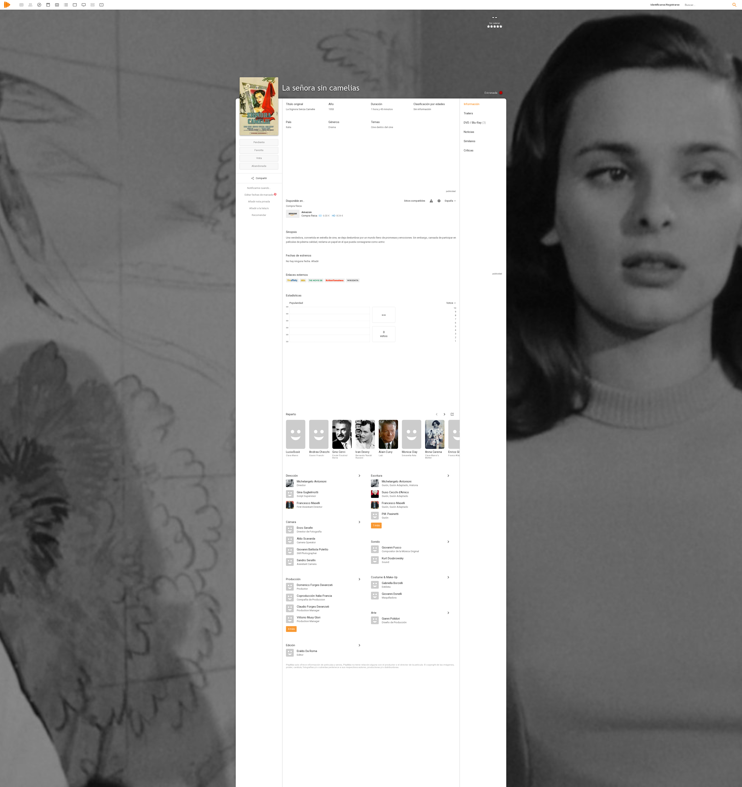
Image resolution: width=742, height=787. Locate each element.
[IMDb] (304, 282)
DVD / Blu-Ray (475, 122)
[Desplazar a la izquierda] (437, 414)
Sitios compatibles (414, 200)
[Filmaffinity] (293, 282)
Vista (259, 158)
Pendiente (259, 142)
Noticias (469, 132)
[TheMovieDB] (316, 282)
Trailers (468, 113)
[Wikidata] (353, 282)
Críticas (468, 150)
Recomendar (259, 215)
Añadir (315, 261)
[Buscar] (734, 5)
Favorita (258, 150)
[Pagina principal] (7, 7)
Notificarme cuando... (259, 188)
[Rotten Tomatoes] (335, 282)
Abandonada (259, 166)
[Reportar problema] (431, 201)
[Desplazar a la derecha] (444, 414)
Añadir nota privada (259, 201)
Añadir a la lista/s (259, 208)
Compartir (261, 178)
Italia (288, 127)
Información (471, 104)
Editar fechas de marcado (260, 194)
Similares (469, 141)
